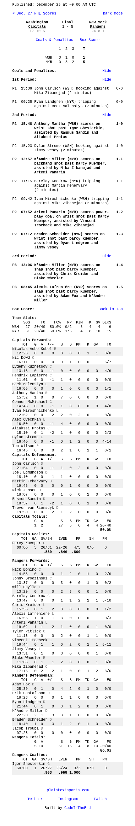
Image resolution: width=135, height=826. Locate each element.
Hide (106, 71)
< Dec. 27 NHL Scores (34, 13)
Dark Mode (112, 13)
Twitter (35, 799)
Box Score (90, 40)
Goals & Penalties (54, 40)
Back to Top (111, 309)
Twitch (100, 799)
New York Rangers (98, 24)
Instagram (68, 799)
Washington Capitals (37, 24)
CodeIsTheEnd (77, 808)
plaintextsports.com (68, 790)
